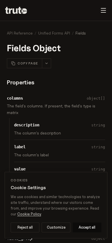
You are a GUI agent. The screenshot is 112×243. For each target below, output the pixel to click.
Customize (56, 227)
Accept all (87, 227)
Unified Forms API (54, 33)
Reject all (25, 227)
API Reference (20, 33)
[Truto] (19, 10)
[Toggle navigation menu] (103, 10)
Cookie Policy (29, 214)
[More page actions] (46, 63)
